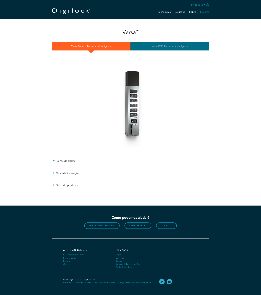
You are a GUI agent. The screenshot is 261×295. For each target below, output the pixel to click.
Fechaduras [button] (164, 11)
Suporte (66, 261)
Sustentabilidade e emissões (128, 264)
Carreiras (120, 258)
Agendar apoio (138, 225)
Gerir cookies (109, 282)
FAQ (166, 225)
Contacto (67, 264)
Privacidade (68, 282)
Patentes (98, 282)
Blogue (119, 261)
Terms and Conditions (83, 282)
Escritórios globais (124, 267)
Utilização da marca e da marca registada (135, 282)
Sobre (118, 255)
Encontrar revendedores (74, 255)
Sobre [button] (192, 11)
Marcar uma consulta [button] (102, 225)
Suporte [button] (204, 11)
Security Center (69, 258)
